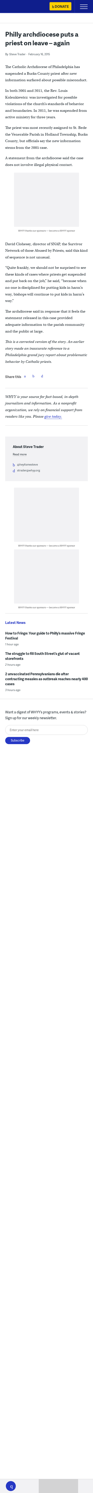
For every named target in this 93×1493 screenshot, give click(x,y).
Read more (20, 454)
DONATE (62, 6)
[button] (11, 1486)
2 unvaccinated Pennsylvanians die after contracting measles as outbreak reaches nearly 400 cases (46, 678)
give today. (53, 416)
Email (42, 376)
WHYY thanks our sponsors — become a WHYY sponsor (46, 230)
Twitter (33, 376)
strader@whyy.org (28, 470)
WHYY (16, 6)
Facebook (25, 376)
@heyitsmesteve (27, 464)
